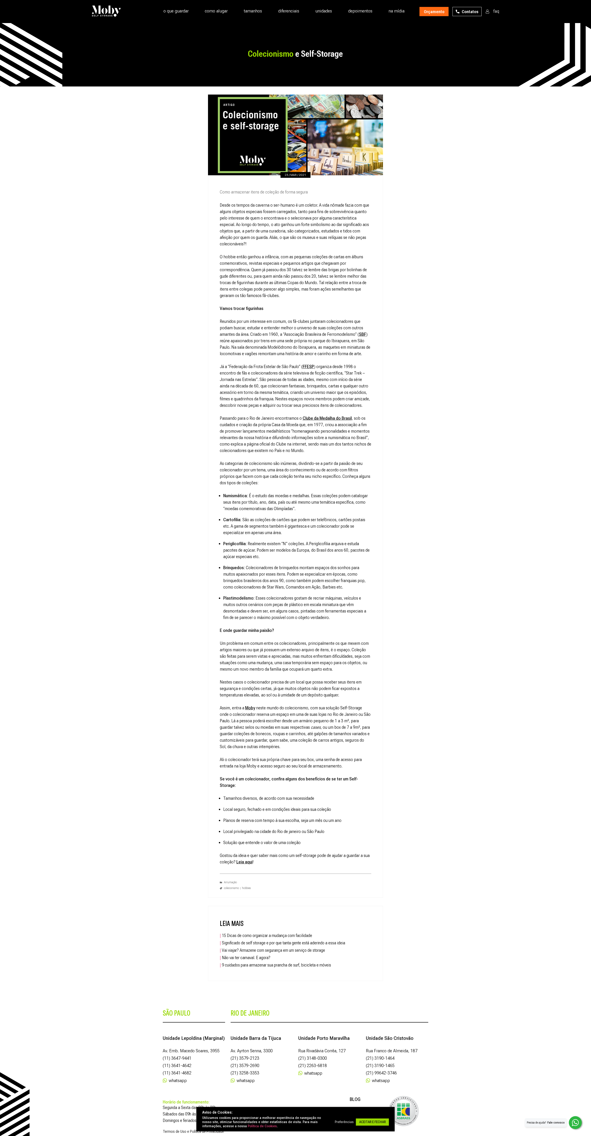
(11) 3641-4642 (177, 1065)
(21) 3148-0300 (312, 1058)
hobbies (246, 888)
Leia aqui (244, 862)
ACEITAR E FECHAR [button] (372, 1122)
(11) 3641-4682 (177, 1073)
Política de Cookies (262, 1126)
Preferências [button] (344, 1122)
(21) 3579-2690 (245, 1065)
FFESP (308, 366)
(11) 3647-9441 (177, 1058)
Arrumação (230, 882)
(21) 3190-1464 (380, 1058)
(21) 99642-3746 (381, 1073)
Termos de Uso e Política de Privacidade (193, 1131)
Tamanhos (253, 11)
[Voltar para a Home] (106, 12)
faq (496, 11)
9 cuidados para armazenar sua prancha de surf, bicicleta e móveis (276, 965)
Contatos (470, 11)
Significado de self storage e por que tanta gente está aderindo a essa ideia (283, 942)
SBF (362, 334)
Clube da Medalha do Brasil (327, 418)
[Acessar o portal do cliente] (487, 11)
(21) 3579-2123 (245, 1058)
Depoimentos (360, 11)
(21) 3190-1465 (380, 1065)
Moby (250, 708)
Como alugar (216, 11)
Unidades (323, 11)
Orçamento (434, 11)
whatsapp (178, 1080)
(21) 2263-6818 (312, 1065)
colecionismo (231, 888)
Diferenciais (288, 11)
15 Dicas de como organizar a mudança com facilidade (267, 935)
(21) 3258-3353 (245, 1073)
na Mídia (396, 11)
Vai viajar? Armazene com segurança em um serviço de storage (273, 950)
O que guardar (176, 11)
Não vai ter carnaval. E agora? (246, 957)
